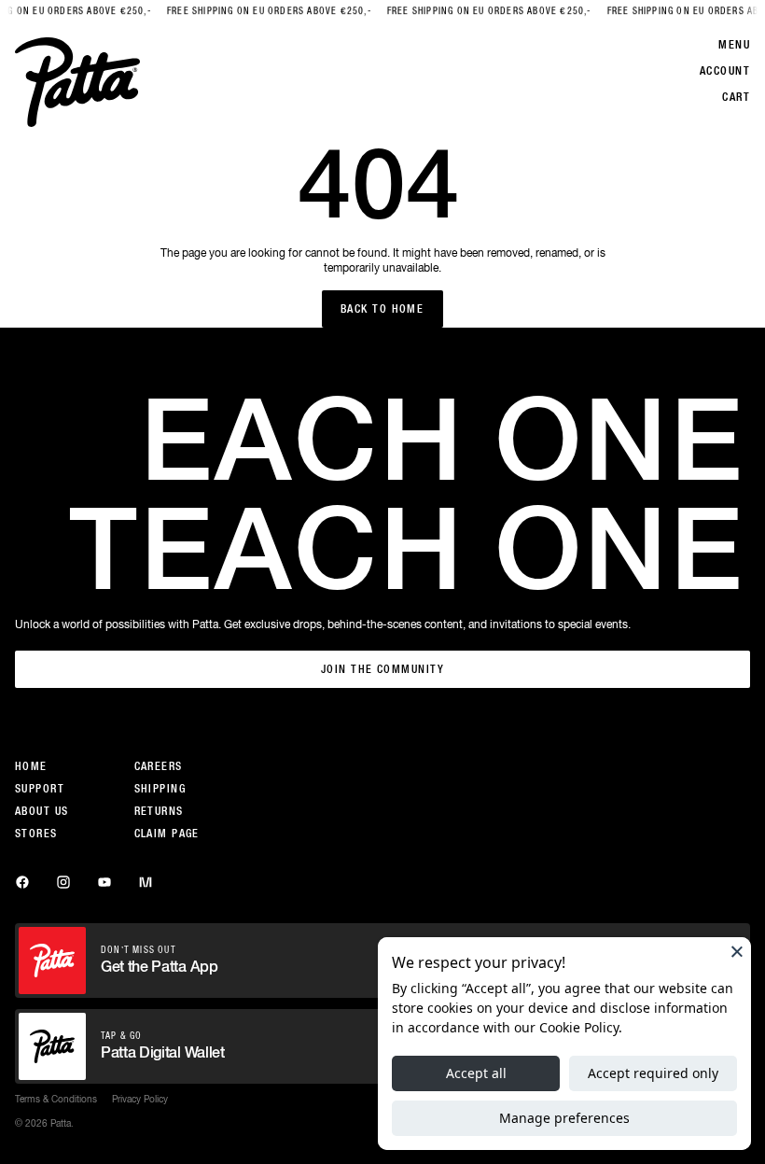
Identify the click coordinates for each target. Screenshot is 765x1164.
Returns (159, 811)
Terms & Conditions (56, 1098)
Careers (158, 766)
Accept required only (653, 1073)
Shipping (160, 788)
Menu (734, 44)
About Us (42, 811)
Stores (36, 833)
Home (31, 766)
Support (39, 788)
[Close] (737, 951)
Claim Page (167, 833)
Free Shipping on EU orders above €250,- (260, 11)
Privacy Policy (140, 1098)
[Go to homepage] (77, 82)
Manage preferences (564, 1118)
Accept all (476, 1073)
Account (725, 70)
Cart (736, 97)
